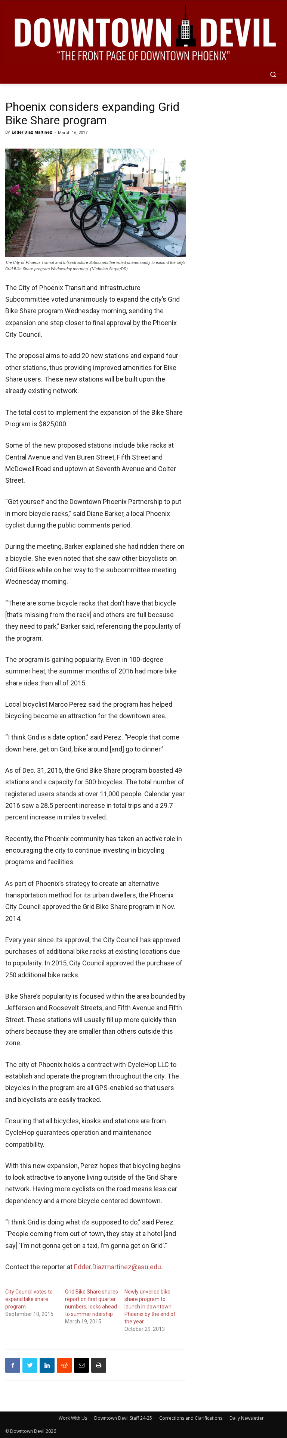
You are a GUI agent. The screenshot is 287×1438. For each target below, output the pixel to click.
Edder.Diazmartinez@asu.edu (117, 1267)
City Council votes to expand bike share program (29, 1299)
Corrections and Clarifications (190, 1418)
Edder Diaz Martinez (32, 132)
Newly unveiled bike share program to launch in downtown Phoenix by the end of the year (150, 1307)
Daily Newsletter (246, 1418)
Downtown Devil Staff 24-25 (123, 1418)
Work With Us (73, 1418)
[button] (273, 75)
